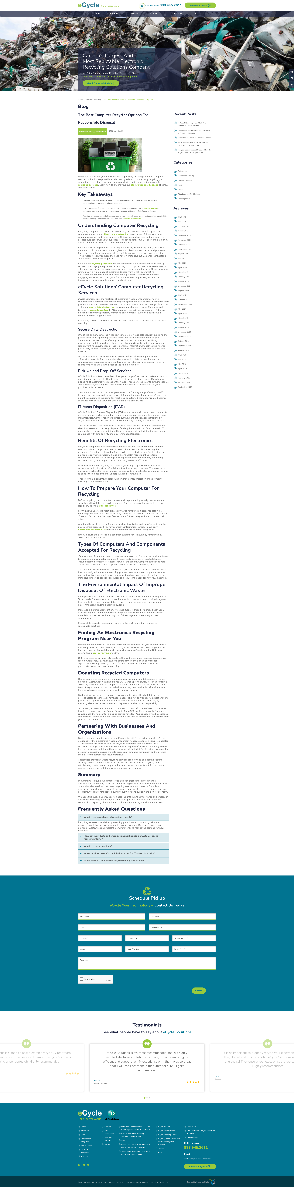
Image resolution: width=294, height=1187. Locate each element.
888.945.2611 (171, 5)
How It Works (86, 1145)
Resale (107, 1144)
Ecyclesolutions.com (133, 1182)
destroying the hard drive (92, 529)
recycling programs (101, 263)
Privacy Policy (164, 1182)
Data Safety (183, 171)
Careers (161, 1148)
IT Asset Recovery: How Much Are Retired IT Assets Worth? (192, 124)
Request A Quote (198, 5)
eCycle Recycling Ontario (168, 1134)
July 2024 (182, 295)
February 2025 (184, 277)
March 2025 (183, 272)
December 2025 (184, 235)
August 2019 (183, 350)
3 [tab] (150, 1098)
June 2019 (182, 359)
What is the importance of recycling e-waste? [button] (108, 817)
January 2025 (183, 281)
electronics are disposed (144, 184)
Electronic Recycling (93, 100)
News (180, 189)
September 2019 (185, 345)
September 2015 (185, 387)
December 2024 (184, 286)
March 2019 (183, 373)
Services (134, 14)
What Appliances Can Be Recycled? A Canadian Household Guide (193, 144)
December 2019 (184, 332)
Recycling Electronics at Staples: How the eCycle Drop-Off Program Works (194, 151)
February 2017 (184, 382)
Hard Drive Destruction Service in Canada (194, 138)
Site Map (84, 1156)
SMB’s (124, 1140)
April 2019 (182, 368)
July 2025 (182, 258)
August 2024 (183, 290)
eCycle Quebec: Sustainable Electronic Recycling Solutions (169, 1141)
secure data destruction (101, 307)
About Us (114, 14)
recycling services (88, 184)
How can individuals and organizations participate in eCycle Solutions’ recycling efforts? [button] (121, 837)
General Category (185, 180)
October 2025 (184, 244)
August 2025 (183, 254)
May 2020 (182, 309)
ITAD (180, 185)
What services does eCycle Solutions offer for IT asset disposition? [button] (119, 853)
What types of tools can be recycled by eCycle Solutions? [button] (115, 860)
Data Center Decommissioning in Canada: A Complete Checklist (194, 132)
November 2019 (185, 336)
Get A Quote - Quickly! (99, 83)
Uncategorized (184, 198)
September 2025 (185, 249)
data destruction (149, 208)
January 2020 (183, 327)
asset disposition (99, 310)
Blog (160, 1152)
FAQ (83, 1134)
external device (107, 505)
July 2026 (182, 217)
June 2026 (182, 221)
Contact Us (177, 14)
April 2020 (182, 313)
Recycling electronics (116, 234)
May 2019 (182, 364)
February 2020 (184, 323)
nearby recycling (101, 652)
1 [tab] (144, 1098)
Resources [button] (155, 14)
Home (98, 14)
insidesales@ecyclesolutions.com (197, 1159)
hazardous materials (132, 219)
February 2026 (184, 226)
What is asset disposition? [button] (98, 846)
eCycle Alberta (164, 1126)
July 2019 (182, 355)
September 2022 (185, 304)
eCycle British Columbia (167, 1130)
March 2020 (183, 318)
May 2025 (182, 263)
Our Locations (192, 1137)
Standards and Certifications (189, 194)
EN (195, 14)
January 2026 (183, 231)
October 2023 (184, 300)
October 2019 (184, 341)
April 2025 (182, 267)
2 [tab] (147, 1098)
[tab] (123, 817)
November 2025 (185, 240)
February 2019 (184, 378)
